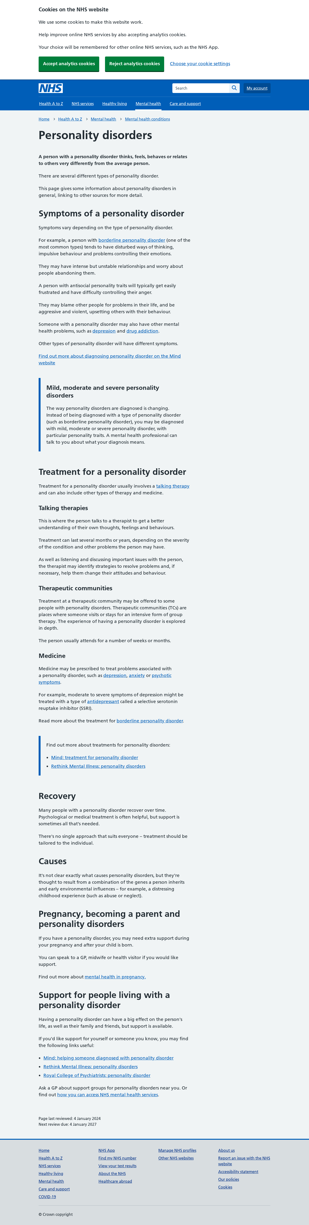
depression (104, 331)
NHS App (106, 1150)
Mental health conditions (147, 119)
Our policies (228, 1179)
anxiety (137, 675)
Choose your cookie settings (200, 63)
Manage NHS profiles (177, 1150)
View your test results (117, 1165)
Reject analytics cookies (134, 63)
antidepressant (103, 701)
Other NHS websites (176, 1158)
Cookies (225, 1187)
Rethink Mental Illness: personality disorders (98, 766)
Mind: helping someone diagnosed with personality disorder (108, 1058)
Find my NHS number (117, 1158)
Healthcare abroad (115, 1181)
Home (44, 119)
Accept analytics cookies (69, 63)
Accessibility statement (238, 1171)
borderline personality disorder (131, 240)
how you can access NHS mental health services (107, 1094)
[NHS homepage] (51, 88)
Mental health (103, 119)
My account (257, 88)
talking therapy (173, 486)
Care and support (185, 103)
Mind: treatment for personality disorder (94, 757)
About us (226, 1150)
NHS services (83, 103)
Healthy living (114, 103)
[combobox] (200, 88)
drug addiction (142, 331)
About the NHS (112, 1173)
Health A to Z (51, 103)
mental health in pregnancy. (115, 977)
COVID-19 (47, 1196)
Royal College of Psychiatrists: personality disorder (96, 1075)
